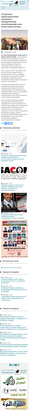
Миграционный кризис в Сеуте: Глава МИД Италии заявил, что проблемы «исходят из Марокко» (14, 353)
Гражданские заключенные (12, 268)
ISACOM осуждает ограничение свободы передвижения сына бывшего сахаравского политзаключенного (12, 187)
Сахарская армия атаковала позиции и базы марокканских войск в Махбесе (14, 345)
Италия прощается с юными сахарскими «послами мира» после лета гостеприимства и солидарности (14, 327)
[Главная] (13, 3)
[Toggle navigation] (3, 7)
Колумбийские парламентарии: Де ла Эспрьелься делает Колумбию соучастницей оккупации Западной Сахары (13, 336)
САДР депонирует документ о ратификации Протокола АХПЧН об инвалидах (14, 289)
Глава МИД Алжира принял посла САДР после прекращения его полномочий (13, 298)
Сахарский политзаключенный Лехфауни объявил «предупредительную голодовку (12, 216)
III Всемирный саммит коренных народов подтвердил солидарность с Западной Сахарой (13, 318)
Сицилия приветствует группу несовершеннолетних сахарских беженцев (13, 281)
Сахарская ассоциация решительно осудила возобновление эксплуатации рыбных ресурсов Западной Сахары (14, 158)
